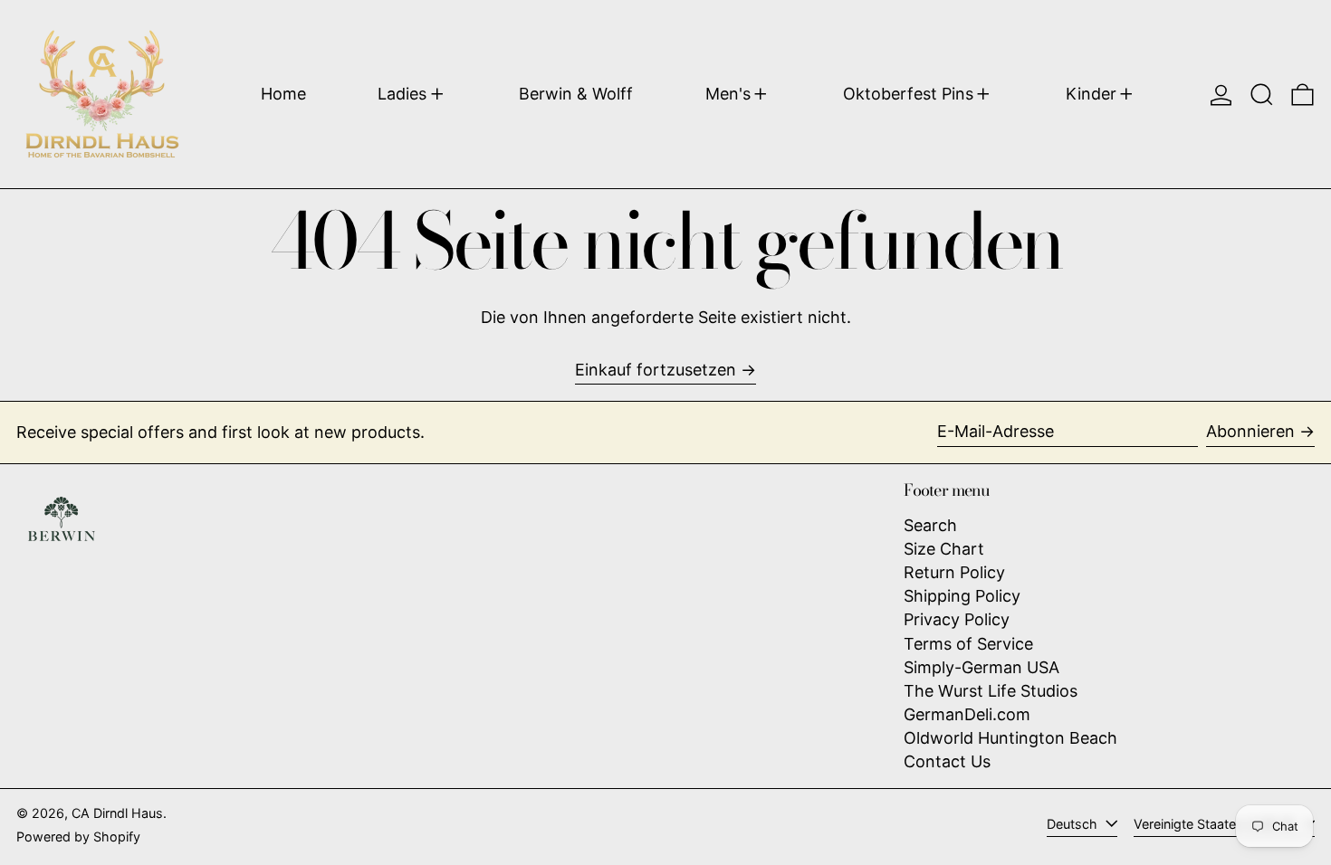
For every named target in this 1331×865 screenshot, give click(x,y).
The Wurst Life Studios (990, 690)
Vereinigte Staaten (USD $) (1216, 824)
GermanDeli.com (967, 714)
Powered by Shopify (78, 836)
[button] (1262, 94)
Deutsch (1074, 824)
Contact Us (947, 761)
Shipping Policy (962, 595)
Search (930, 525)
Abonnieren (1250, 431)
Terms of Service (968, 643)
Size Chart (944, 548)
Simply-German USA (981, 667)
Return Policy (954, 572)
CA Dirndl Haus (117, 813)
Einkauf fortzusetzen (655, 369)
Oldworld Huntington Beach (1010, 737)
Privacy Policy (957, 619)
